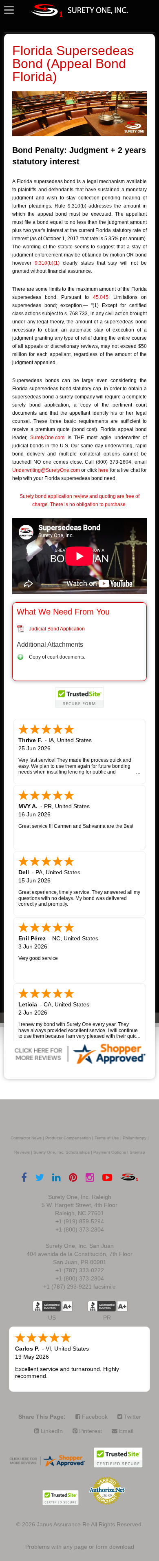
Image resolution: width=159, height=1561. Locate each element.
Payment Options (109, 1152)
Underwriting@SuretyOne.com (46, 470)
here (103, 470)
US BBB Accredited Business (47, 1306)
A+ (67, 1306)
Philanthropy (134, 1138)
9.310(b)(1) (47, 263)
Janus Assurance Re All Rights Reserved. (90, 1524)
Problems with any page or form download (79, 1546)
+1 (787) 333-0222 (79, 1270)
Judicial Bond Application (57, 629)
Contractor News (26, 1138)
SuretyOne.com (47, 437)
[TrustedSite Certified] (79, 697)
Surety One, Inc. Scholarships (61, 1152)
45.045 (100, 297)
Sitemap (137, 1152)
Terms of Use (107, 1138)
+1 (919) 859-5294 (79, 1221)
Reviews (22, 1152)
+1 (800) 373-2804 (79, 1229)
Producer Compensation (68, 1138)
